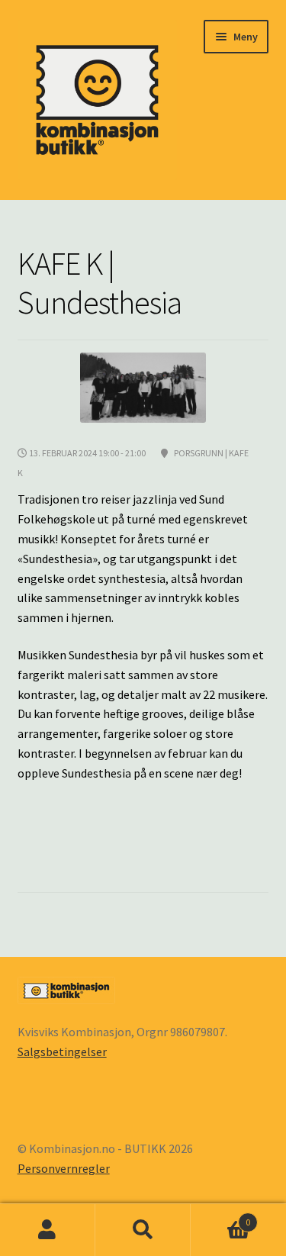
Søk (143, 1230)
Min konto (47, 1230)
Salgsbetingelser (62, 1051)
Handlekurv (220, 1217)
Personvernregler (64, 1168)
